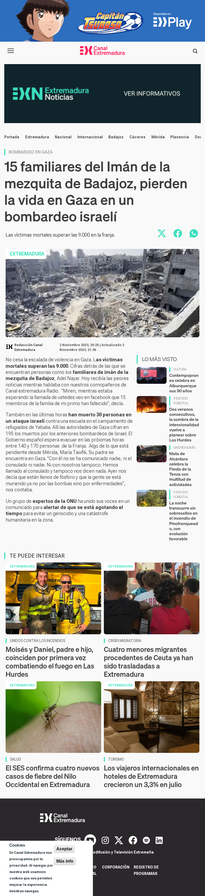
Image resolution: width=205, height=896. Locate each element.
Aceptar (64, 849)
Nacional (63, 137)
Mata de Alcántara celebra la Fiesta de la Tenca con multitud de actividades (180, 469)
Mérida (158, 137)
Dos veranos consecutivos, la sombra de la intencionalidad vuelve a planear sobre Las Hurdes (184, 424)
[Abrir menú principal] (11, 51)
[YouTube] (90, 839)
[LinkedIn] (159, 839)
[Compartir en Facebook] (177, 233)
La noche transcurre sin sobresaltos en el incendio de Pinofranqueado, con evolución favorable (183, 520)
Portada (11, 137)
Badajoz (116, 137)
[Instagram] (106, 839)
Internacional (90, 137)
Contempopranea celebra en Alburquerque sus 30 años (184, 383)
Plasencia (179, 137)
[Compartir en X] (161, 233)
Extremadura (37, 137)
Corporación (115, 867)
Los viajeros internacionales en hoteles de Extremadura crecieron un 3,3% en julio (151, 776)
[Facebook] (134, 839)
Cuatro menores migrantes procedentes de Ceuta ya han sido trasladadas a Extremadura (148, 662)
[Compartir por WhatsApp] (193, 233)
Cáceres (137, 137)
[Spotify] (147, 839)
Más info (64, 861)
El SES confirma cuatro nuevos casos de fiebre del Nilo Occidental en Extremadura (53, 776)
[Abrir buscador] (195, 50)
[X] (119, 839)
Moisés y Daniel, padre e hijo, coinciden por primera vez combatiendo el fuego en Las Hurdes (50, 662)
